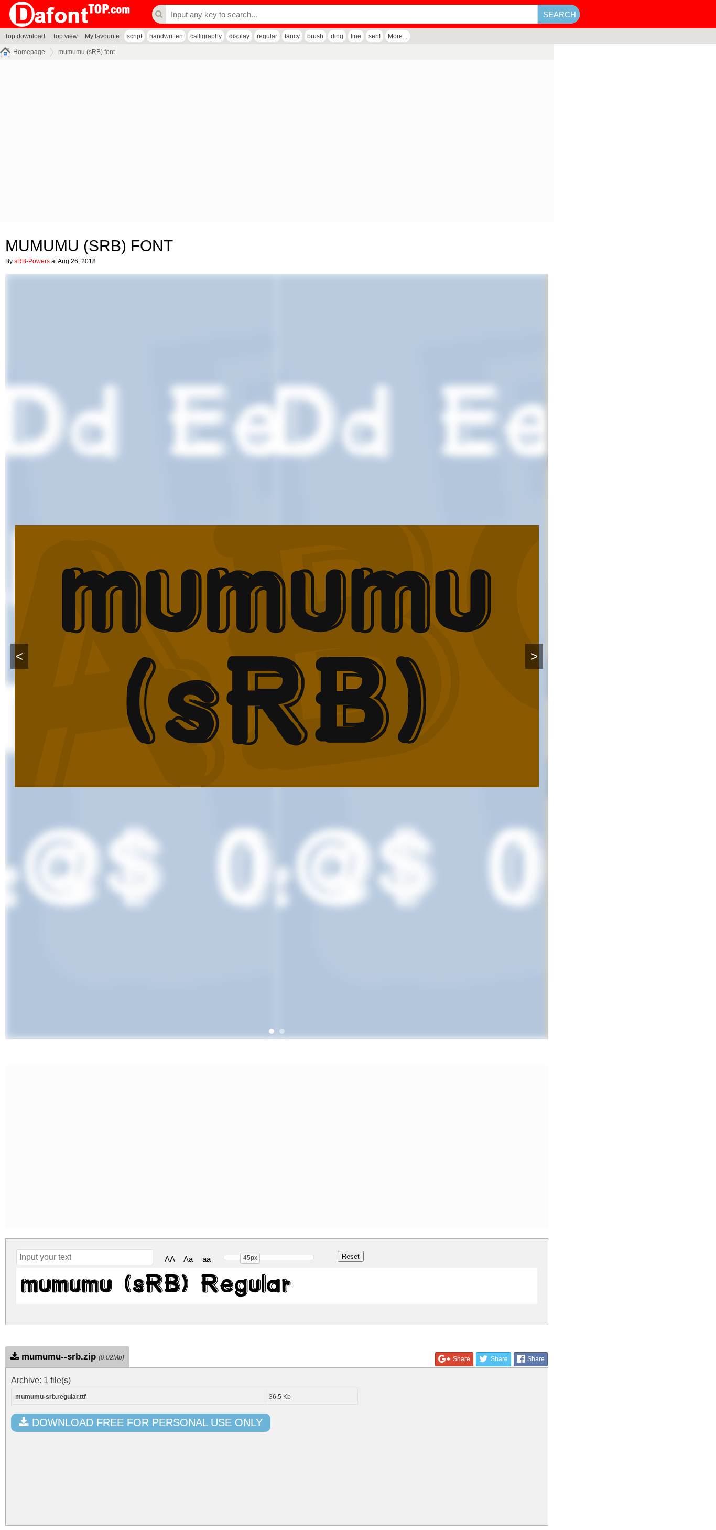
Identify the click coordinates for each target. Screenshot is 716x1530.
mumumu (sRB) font (86, 52)
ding (337, 36)
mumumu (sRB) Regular (156, 1286)
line (356, 36)
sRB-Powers (32, 261)
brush (315, 36)
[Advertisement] (277, 143)
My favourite (102, 36)
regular (267, 36)
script (134, 36)
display (239, 36)
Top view (65, 36)
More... (397, 36)
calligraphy (206, 36)
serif (374, 36)
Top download (25, 36)
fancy (292, 36)
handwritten (166, 36)
